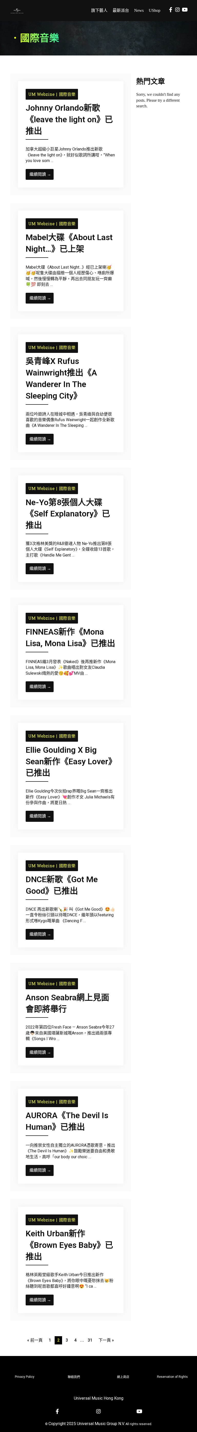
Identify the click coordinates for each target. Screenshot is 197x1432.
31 (90, 1340)
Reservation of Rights (172, 1377)
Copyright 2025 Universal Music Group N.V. (86, 1423)
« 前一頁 (35, 1340)
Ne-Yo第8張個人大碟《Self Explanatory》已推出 (68, 513)
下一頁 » (106, 1340)
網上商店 (123, 1377)
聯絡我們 (74, 1377)
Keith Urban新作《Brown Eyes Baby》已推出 (69, 1245)
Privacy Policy (24, 1377)
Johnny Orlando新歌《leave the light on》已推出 (69, 119)
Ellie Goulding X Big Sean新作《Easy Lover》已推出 (69, 761)
